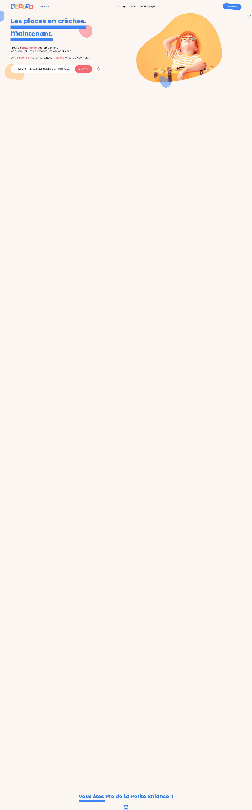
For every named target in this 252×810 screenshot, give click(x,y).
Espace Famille (232, 6)
